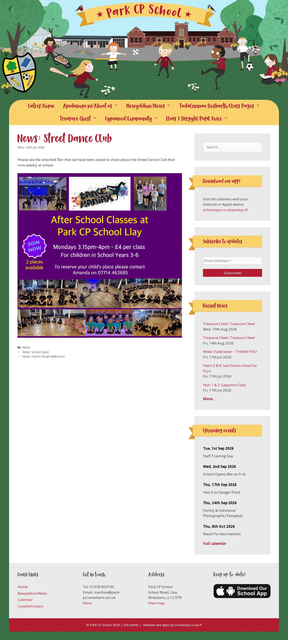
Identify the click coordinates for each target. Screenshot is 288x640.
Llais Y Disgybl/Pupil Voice (194, 118)
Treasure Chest (75, 118)
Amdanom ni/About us (87, 106)
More (87, 603)
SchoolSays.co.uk (186, 625)
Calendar (25, 599)
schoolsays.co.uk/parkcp (223, 209)
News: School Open (35, 352)
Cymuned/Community (128, 118)
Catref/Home (41, 106)
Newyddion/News (146, 106)
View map (156, 603)
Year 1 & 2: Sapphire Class (224, 384)
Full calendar (214, 543)
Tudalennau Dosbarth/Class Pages (216, 106)
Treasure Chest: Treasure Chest (229, 323)
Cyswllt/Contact (30, 606)
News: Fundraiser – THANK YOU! (230, 351)
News (26, 347)
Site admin (131, 625)
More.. (209, 398)
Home (22, 586)
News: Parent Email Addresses (43, 356)
